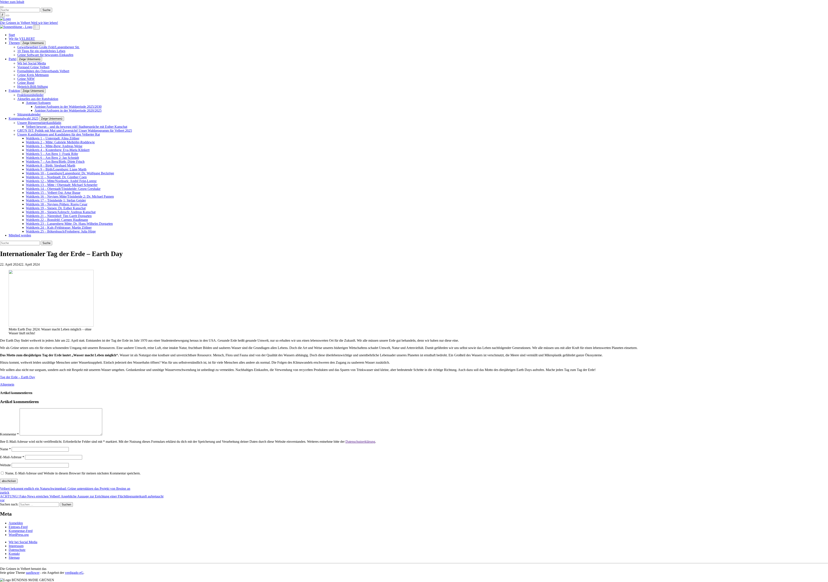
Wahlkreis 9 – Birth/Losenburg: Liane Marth (56, 169)
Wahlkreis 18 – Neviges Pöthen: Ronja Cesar (56, 204)
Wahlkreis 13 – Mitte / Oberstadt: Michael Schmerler (61, 185)
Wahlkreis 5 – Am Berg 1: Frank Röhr (52, 154)
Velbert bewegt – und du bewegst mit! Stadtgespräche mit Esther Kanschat (76, 126)
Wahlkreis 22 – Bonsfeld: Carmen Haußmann (57, 220)
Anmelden (16, 523)
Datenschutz (17, 550)
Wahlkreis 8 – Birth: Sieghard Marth (50, 165)
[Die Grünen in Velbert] (5, 19)
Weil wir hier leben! (44, 23)
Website (5, 465)
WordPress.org (19, 535)
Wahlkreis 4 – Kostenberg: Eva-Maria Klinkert (57, 150)
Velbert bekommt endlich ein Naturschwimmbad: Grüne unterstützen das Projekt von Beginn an (65, 490)
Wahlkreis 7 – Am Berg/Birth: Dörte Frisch (55, 161)
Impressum (16, 546)
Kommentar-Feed (21, 531)
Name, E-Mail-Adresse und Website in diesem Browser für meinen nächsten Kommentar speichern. (73, 473)
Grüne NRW (26, 79)
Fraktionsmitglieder (30, 95)
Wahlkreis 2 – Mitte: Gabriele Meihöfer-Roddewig (60, 142)
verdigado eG (74, 572)
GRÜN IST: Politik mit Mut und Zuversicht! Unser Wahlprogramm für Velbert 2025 (74, 130)
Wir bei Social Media (31, 63)
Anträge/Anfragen (38, 103)
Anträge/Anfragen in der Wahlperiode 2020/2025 (68, 110)
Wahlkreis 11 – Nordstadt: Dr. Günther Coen (56, 177)
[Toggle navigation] (1, 7)
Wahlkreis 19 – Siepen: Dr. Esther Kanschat (56, 208)
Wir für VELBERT (22, 39)
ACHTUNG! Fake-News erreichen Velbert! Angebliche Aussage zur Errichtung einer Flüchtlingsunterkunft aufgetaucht (81, 498)
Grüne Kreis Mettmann (33, 75)
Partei (12, 59)
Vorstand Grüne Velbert (33, 67)
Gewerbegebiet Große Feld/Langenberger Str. (48, 47)
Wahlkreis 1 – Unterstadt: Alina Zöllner (52, 138)
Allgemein (7, 384)
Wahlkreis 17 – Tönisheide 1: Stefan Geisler (56, 200)
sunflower (32, 572)
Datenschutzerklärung (360, 441)
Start (12, 35)
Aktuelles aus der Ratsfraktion (37, 99)
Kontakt (14, 553)
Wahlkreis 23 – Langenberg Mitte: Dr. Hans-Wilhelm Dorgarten (69, 223)
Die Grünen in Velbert (15, 23)
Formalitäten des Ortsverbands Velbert (43, 71)
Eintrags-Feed (18, 527)
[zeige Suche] (2, 14)
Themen (14, 43)
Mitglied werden (20, 235)
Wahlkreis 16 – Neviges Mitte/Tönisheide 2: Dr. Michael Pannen (70, 196)
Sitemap (14, 557)
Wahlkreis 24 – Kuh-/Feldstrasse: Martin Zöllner (59, 227)
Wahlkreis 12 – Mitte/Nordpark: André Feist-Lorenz (61, 181)
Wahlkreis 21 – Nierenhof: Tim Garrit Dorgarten (59, 216)
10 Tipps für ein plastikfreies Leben (41, 51)
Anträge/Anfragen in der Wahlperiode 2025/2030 (68, 106)
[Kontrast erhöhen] (7, 15)
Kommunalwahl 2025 (23, 118)
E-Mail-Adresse (12, 457)
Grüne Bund (25, 82)
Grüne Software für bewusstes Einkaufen (45, 55)
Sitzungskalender (29, 114)
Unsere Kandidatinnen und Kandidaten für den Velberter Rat (58, 134)
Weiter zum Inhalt (12, 2)
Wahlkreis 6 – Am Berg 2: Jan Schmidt (52, 158)
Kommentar (9, 434)
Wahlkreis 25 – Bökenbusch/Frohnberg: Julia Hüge (61, 231)
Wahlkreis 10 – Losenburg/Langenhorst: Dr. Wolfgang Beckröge (70, 173)
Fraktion (14, 90)
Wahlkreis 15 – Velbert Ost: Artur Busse (53, 192)
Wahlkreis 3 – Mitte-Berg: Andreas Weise (54, 146)
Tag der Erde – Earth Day (17, 377)
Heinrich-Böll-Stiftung (32, 86)
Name (5, 449)
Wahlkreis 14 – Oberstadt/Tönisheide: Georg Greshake (63, 189)
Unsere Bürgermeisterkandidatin (39, 123)
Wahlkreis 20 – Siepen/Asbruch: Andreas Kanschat (61, 212)
